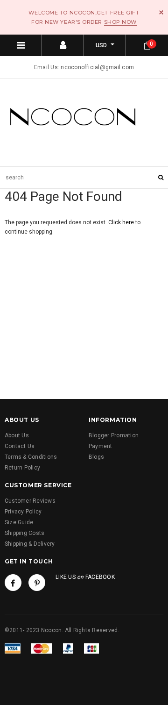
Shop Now (120, 22)
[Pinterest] (36, 582)
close (161, 12)
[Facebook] (13, 582)
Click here (121, 222)
